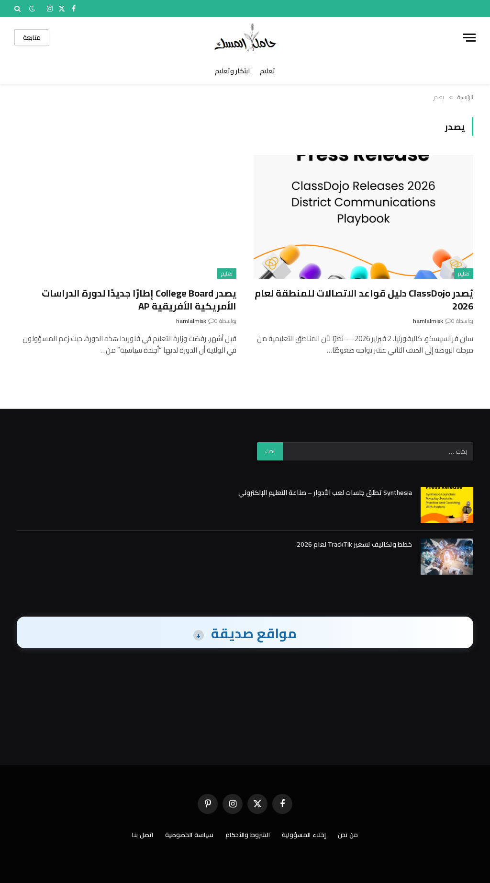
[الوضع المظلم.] (32, 8)
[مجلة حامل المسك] (245, 37)
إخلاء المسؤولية (304, 834)
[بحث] (18, 8)
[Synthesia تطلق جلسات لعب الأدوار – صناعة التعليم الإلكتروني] (447, 505)
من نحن (348, 834)
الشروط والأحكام (247, 834)
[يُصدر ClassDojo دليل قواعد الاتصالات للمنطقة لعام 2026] (363, 216)
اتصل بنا (142, 834)
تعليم (267, 71)
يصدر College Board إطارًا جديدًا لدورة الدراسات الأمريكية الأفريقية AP (139, 299)
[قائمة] (469, 37)
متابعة (32, 37)
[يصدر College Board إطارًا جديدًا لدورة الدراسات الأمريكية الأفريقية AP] (126, 216)
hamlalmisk (428, 320)
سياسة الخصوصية (189, 834)
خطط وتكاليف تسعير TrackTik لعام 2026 (354, 544)
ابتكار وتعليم (232, 71)
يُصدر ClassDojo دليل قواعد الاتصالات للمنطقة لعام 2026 (364, 299)
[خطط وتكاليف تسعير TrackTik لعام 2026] (447, 557)
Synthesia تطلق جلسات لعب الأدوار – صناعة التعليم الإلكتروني (325, 492)
